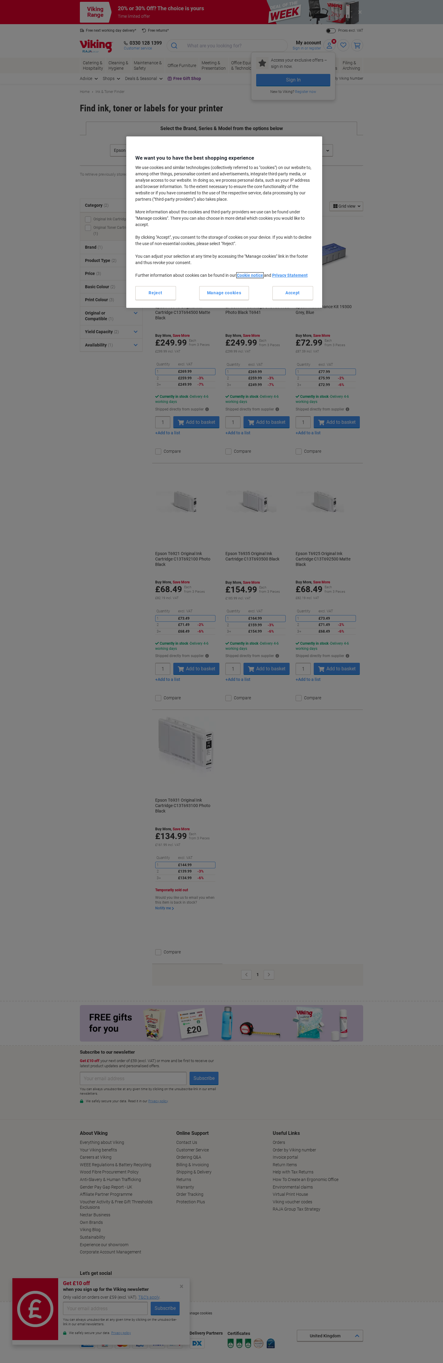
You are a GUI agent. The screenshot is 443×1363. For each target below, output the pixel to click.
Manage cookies (224, 292)
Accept (292, 292)
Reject (155, 292)
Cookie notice (250, 275)
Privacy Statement (290, 275)
